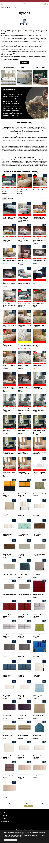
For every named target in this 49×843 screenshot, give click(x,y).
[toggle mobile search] (4, 4)
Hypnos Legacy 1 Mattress (9, 325)
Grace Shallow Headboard (9, 655)
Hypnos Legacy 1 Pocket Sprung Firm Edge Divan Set (24, 410)
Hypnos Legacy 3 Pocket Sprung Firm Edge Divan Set (39, 432)
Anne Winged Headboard (9, 514)
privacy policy (19, 835)
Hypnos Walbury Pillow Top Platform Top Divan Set (9, 389)
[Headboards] (8, 77)
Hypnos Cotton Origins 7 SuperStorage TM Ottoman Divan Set (24, 219)
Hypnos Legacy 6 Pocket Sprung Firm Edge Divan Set (9, 474)
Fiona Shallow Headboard (9, 594)
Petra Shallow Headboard (39, 776)
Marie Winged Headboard (9, 776)
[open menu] (2, 4)
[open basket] (47, 4)
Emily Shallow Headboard (39, 554)
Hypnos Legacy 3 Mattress (24, 325)
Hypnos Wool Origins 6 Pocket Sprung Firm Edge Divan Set (24, 389)
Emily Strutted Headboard (9, 574)
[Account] (45, 4)
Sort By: (27, 198)
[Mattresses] (24, 77)
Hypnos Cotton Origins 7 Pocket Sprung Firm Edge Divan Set (39, 240)
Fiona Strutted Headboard (24, 594)
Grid (43, 198)
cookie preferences (17, 836)
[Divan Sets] (40, 77)
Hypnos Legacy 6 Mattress (39, 325)
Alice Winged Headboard (39, 494)
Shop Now (24, 62)
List (46, 198)
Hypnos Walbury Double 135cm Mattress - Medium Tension (24, 345)
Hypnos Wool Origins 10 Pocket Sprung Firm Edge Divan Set (9, 283)
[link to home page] (24, 4)
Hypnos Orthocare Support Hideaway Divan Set (9, 305)
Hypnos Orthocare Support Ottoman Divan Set (24, 262)
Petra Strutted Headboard (9, 796)
